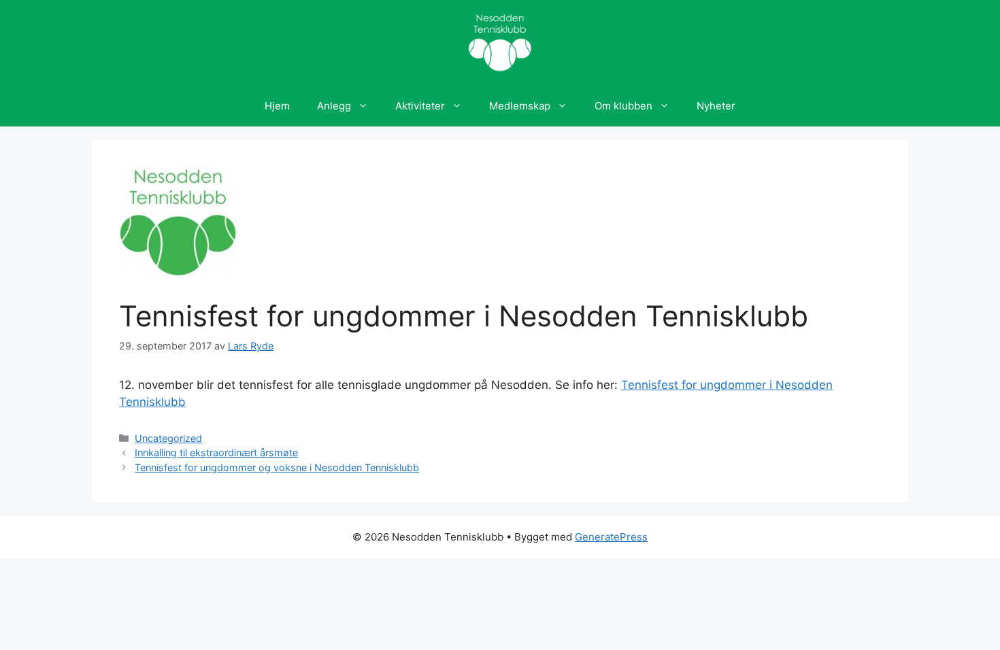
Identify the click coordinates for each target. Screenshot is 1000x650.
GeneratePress (611, 536)
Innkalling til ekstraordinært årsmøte (216, 452)
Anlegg (334, 105)
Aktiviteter (420, 105)
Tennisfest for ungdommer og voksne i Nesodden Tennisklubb (277, 467)
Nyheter (716, 105)
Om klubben (623, 105)
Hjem (277, 105)
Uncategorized (168, 438)
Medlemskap (519, 105)
